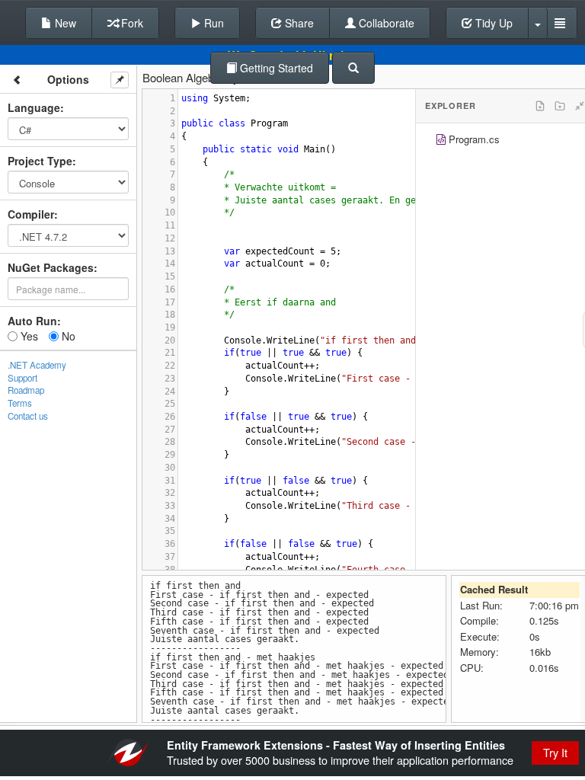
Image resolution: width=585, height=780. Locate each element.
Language (34, 107)
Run (212, 22)
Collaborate (385, 22)
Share (298, 22)
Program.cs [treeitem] (474, 139)
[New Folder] (560, 106)
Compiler (31, 214)
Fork (130, 22)
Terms (20, 403)
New (64, 22)
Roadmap (26, 390)
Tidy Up (492, 22)
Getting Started (275, 67)
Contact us (28, 416)
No (67, 336)
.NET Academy (37, 365)
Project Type (40, 160)
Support (22, 378)
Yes (28, 336)
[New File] (540, 106)
